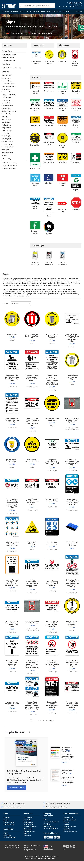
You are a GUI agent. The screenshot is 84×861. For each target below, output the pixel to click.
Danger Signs (6, 78)
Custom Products (45, 11)
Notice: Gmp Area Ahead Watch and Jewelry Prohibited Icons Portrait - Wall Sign (72, 583)
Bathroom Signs (7, 130)
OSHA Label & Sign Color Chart (67, 749)
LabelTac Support (70, 820)
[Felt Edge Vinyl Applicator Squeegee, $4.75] (72, 526)
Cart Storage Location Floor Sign (32, 460)
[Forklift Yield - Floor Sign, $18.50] (32, 526)
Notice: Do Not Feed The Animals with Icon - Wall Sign (71, 663)
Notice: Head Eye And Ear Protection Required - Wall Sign (12, 624)
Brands (6, 820)
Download (64, 762)
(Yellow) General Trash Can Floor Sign (72, 377)
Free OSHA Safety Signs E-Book (41, 33)
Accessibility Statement (51, 822)
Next (50, 721)
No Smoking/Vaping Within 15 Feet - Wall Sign (52, 582)
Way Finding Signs (8, 147)
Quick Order (7, 835)
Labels (21, 11)
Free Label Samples (17, 33)
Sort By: (5, 303)
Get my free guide (15, 788)
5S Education (66, 11)
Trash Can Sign (12, 334)
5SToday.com (39, 858)
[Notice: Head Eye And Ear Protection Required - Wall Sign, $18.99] (12, 606)
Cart (81, 11)
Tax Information (49, 826)
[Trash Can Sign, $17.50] (12, 319)
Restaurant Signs (7, 92)
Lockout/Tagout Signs (9, 111)
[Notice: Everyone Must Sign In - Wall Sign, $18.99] (12, 686)
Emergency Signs (7, 152)
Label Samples (63, 7)
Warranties (27, 835)
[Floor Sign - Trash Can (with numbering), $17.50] (72, 606)
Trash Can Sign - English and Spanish (52, 336)
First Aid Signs (6, 119)
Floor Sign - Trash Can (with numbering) (72, 623)
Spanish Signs (6, 103)
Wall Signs (5, 71)
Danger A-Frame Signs (9, 165)
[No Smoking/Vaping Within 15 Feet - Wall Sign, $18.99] (52, 564)
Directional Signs (7, 81)
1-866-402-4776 (74, 3)
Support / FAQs (68, 817)
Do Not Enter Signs (8, 84)
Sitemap (26, 833)
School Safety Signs (8, 95)
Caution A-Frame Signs (9, 163)
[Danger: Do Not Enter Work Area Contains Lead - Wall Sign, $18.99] (72, 686)
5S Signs (4, 155)
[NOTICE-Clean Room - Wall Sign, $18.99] (52, 526)
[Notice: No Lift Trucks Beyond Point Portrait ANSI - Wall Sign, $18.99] (52, 645)
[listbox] (21, 303)
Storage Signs (6, 97)
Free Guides (27, 820)
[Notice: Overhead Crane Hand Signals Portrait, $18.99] (12, 526)
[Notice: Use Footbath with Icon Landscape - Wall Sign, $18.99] (72, 444)
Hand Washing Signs (8, 86)
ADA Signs (5, 133)
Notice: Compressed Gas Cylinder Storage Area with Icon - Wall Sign (32, 583)
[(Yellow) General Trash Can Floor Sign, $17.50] (72, 360)
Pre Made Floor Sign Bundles (11, 68)
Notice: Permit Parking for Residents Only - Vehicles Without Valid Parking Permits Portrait (52, 380)
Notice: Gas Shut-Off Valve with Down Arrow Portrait (12, 663)
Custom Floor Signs (49, 62)
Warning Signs (6, 122)
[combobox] (37, 5)
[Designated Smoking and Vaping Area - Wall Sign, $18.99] (52, 444)
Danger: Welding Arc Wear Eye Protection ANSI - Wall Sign (32, 378)
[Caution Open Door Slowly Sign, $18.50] (52, 403)
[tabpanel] (62, 755)
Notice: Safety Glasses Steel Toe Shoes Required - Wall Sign (71, 501)
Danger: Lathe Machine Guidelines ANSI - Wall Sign (52, 704)
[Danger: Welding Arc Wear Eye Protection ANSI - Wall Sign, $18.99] (32, 360)
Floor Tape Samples (76, 7)
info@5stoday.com (30, 850)
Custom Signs (7, 51)
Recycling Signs (7, 139)
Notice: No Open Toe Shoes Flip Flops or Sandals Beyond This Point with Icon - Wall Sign (12, 503)
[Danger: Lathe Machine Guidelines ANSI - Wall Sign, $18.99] (52, 686)
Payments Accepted (70, 831)
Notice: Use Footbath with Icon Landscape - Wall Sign (72, 462)
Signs (26, 11)
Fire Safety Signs (7, 136)
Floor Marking (14, 11)
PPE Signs (5, 117)
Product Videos (28, 822)
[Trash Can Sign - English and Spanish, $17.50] (52, 319)
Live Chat (66, 824)
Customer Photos (29, 831)
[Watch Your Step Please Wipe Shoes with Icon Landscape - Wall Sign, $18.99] (72, 319)
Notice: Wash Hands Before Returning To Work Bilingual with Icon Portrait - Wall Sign (32, 705)
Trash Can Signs (7, 114)
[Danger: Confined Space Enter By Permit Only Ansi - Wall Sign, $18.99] (52, 606)
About (46, 819)
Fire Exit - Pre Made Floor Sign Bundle (32, 622)
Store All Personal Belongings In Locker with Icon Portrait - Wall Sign (12, 582)
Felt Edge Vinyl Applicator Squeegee (72, 544)
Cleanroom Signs (7, 106)
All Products (55, 11)
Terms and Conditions (51, 828)
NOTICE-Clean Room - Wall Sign (52, 543)
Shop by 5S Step (9, 824)
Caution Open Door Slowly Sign (52, 419)
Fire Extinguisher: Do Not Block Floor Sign (32, 336)
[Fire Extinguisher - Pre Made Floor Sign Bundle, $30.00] (72, 403)
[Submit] (21, 5)
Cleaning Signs (6, 108)
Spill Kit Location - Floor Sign (12, 460)
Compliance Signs (8, 141)
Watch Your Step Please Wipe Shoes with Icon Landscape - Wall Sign (72, 338)
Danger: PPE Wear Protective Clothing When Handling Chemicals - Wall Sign (32, 422)
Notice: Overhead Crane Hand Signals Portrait (12, 544)
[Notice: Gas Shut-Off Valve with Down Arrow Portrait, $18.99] (12, 645)
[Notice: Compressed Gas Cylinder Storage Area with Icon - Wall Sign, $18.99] (32, 564)
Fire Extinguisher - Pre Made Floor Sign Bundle (72, 420)
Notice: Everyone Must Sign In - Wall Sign (12, 703)
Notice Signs (6, 89)
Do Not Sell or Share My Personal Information (46, 856)
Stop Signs (5, 150)
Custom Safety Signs (9, 55)
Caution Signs (6, 125)
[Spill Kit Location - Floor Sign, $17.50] (12, 444)
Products (6, 817)
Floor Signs (6, 64)
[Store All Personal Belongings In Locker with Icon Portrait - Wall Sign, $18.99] (12, 564)
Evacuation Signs (7, 144)
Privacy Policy (29, 856)
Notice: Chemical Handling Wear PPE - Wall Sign (12, 420)
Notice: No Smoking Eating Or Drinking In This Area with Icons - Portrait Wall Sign (32, 664)
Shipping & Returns (70, 826)
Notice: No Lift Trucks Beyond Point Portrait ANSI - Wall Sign (52, 663)
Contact (66, 822)
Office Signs (6, 100)
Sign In (77, 11)
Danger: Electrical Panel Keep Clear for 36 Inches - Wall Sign (32, 501)
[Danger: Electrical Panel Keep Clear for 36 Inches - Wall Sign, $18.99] (32, 484)
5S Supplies (5, 11)
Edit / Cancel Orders (10, 837)
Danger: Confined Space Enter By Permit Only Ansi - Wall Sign (51, 624)
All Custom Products (9, 60)
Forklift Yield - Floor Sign (32, 543)
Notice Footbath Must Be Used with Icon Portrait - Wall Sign (12, 378)
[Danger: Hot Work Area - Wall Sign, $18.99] (52, 484)
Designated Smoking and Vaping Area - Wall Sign (52, 462)
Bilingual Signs (6, 128)
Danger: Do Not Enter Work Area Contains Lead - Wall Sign (72, 704)
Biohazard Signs (7, 75)
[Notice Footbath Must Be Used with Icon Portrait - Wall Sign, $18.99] (12, 360)
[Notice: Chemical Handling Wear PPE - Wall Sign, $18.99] (12, 403)
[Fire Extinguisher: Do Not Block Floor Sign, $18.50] (32, 319)
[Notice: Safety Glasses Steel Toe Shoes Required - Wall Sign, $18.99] (72, 484)
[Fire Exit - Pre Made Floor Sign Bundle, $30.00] (32, 606)
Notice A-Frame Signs (9, 168)
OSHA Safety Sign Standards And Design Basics (24, 772)
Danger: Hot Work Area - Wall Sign (52, 500)
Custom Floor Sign (8, 57)
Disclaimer (47, 824)
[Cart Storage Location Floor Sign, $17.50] (32, 444)
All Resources (28, 817)
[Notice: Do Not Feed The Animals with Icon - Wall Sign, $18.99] (72, 645)
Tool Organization (34, 11)
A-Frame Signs (7, 159)
